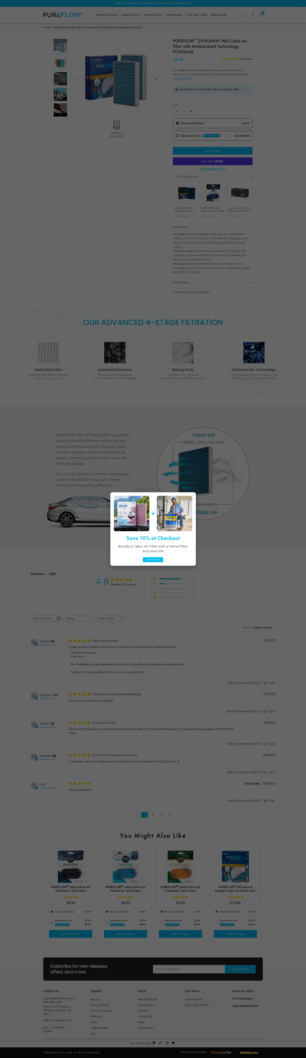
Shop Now (153, 559)
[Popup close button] (193, 494)
